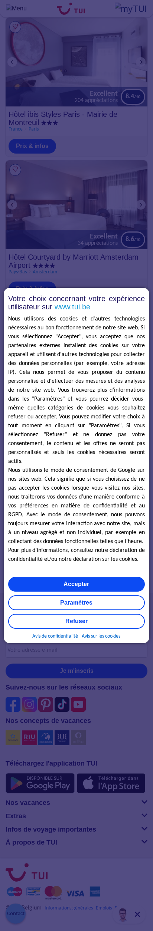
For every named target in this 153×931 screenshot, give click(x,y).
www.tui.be (72, 307)
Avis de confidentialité (55, 636)
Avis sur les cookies (101, 636)
